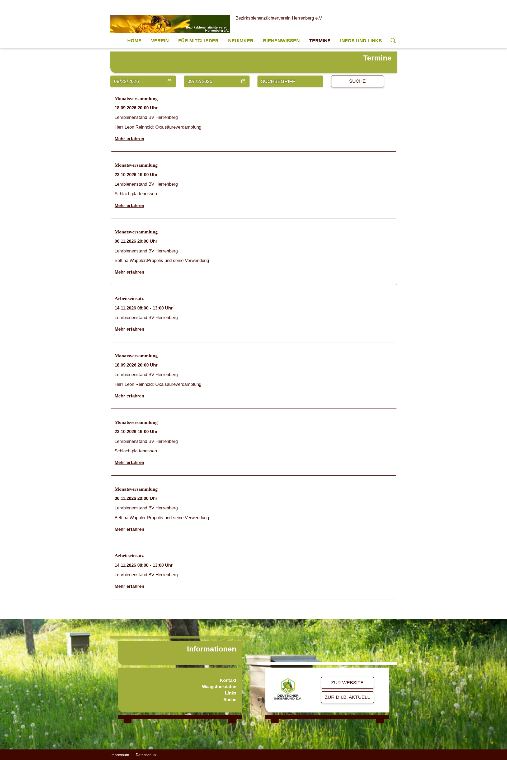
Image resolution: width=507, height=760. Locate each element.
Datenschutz (146, 755)
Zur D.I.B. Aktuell (347, 697)
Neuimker (240, 40)
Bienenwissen (281, 40)
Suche (357, 81)
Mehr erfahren (129, 138)
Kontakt (228, 680)
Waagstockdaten (219, 686)
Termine (320, 40)
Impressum (119, 755)
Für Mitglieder (198, 40)
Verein (160, 40)
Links (230, 693)
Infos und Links (361, 40)
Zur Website (347, 682)
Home (134, 40)
